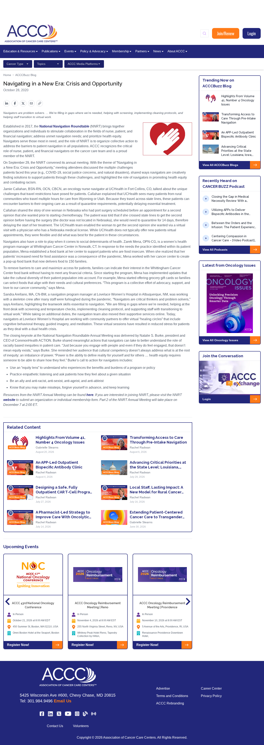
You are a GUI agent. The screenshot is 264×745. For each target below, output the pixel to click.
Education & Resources (19, 51)
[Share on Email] (31, 103)
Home (7, 75)
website (9, 400)
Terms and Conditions (172, 696)
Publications (50, 51)
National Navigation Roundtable (64, 126)
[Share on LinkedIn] (6, 103)
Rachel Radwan (140, 447)
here (89, 395)
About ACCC (176, 51)
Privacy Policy (211, 696)
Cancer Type (15, 63)
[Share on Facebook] (15, 103)
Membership (120, 51)
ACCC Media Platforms (83, 63)
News (157, 51)
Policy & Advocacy (93, 51)
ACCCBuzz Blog (25, 75)
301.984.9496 (40, 701)
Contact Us (55, 726)
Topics (41, 63)
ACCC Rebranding (170, 703)
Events (69, 51)
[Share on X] (23, 103)
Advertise (163, 688)
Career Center (211, 688)
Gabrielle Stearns (47, 447)
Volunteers (81, 726)
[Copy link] (39, 103)
